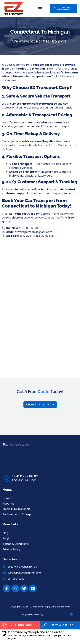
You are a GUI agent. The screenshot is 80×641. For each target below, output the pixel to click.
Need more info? (25, 475)
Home (7, 498)
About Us (8, 503)
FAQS (6, 538)
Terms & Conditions (16, 544)
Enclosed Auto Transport (19, 514)
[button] (40, 8)
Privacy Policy (11, 549)
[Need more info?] (6, 478)
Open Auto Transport (16, 509)
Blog (5, 533)
